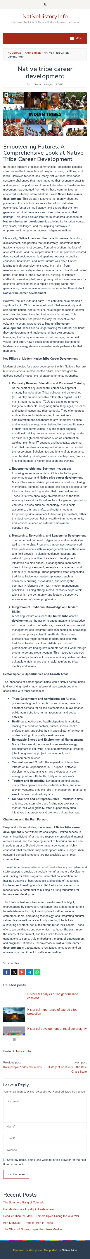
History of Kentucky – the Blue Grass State (67, 1067)
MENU (79, 38)
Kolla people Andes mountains (22, 1064)
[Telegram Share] (29, 972)
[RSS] (45, 4)
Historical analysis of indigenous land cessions (52, 996)
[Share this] (6, 972)
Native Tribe (23, 1051)
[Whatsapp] (37, 972)
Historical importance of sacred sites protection (52, 1011)
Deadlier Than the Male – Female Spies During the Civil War (41, 1216)
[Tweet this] (14, 972)
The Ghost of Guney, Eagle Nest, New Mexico (32, 1229)
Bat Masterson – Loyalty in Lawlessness (29, 1209)
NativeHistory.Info (45, 16)
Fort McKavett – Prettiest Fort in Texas (28, 1223)
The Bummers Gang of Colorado (23, 1202)
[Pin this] (22, 972)
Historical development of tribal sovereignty (57, 1028)
